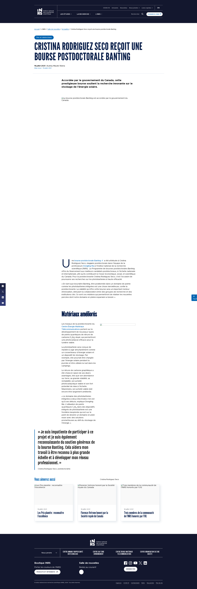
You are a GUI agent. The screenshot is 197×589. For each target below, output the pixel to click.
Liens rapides (146, 8)
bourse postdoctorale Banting (87, 261)
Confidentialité (135, 583)
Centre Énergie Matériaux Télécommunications (124, 552)
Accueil (37, 29)
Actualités (65, 29)
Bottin (143, 583)
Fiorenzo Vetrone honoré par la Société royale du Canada (94, 514)
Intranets (115, 8)
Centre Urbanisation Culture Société (149, 552)
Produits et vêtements (46, 572)
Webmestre (130, 569)
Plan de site (159, 583)
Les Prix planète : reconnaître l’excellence (51, 514)
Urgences (118, 583)
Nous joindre (133, 8)
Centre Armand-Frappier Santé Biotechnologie (73, 552)
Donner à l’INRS (153, 14)
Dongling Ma (88, 266)
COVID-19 (106, 8)
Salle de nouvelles (54, 29)
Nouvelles (123, 8)
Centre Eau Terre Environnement (98, 552)
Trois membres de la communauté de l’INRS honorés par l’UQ (139, 514)
